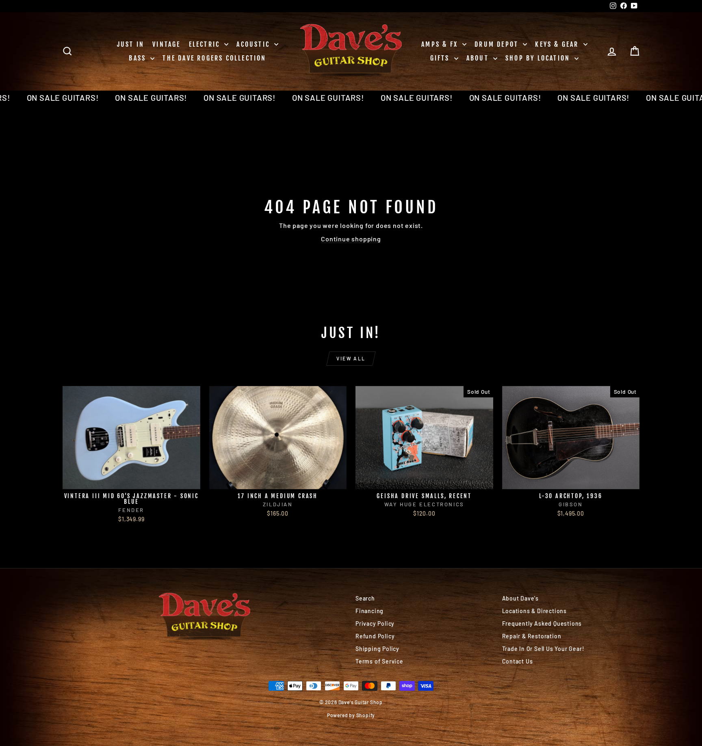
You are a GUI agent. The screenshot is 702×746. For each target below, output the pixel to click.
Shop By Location (538, 58)
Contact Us (517, 661)
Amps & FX (440, 44)
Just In (130, 44)
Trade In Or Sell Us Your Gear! (543, 648)
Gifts (441, 58)
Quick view (131, 480)
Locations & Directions (534, 610)
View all (350, 358)
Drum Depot (497, 44)
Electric (206, 44)
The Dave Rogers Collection (214, 58)
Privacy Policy (374, 623)
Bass (138, 58)
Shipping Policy (377, 648)
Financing (369, 610)
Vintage (166, 44)
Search (365, 598)
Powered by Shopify (351, 715)
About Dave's (520, 598)
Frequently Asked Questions (542, 623)
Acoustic (254, 44)
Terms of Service (379, 661)
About (478, 58)
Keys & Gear (558, 44)
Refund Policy (374, 636)
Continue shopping (351, 239)
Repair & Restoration (531, 636)
